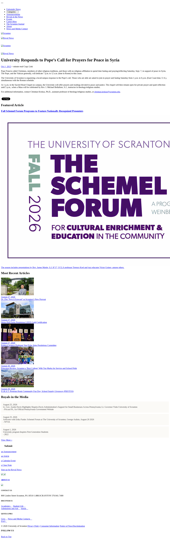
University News (13, 9)
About (9, 26)
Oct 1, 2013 (6, 66)
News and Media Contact (17, 29)
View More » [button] (6, 440)
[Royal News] (7, 38)
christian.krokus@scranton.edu (107, 92)
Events (9, 19)
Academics (6, 506)
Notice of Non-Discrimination (72, 526)
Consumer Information (49, 526)
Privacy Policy (33, 526)
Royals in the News (14, 17)
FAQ (3, 521)
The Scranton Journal (15, 24)
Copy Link (28, 66)
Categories (11, 12)
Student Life (18, 506)
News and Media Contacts (19, 519)
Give (3, 519)
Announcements (13, 14)
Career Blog (11, 21)
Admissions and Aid (10, 508)
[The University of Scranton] (6, 33)
